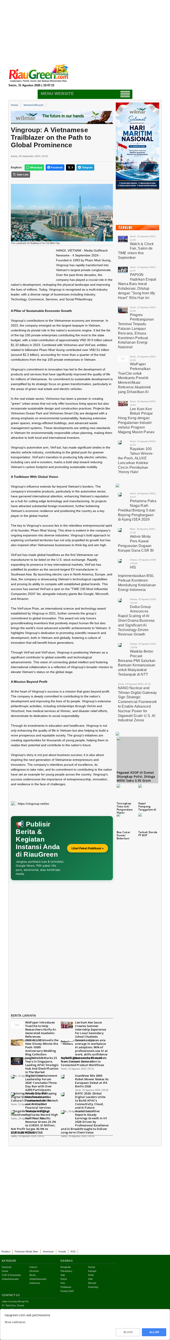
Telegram (87, 167)
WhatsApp (36, 167)
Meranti (92, 1283)
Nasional (6, 1267)
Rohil (90, 1275)
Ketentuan (48, 1251)
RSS (73, 1251)
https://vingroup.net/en (33, 803)
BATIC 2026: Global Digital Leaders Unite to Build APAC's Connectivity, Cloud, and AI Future (90, 1100)
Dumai (91, 1267)
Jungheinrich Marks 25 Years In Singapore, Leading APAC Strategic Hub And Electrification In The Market (42, 1065)
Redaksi (5, 1251)
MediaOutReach (33, 105)
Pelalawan (65, 1287)
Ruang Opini (67, 1291)
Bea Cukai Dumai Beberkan (123, 835)
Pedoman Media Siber (26, 1251)
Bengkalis (65, 1267)
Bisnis (32, 1275)
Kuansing (93, 1287)
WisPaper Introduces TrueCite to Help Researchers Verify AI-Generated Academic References (41, 1029)
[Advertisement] (85, 31)
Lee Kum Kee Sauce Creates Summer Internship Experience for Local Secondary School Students (90, 1029)
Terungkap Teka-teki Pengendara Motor (125, 808)
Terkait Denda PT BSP (147, 833)
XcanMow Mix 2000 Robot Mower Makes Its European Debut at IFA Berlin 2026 (91, 1081)
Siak (62, 1275)
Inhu (62, 1283)
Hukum (33, 1267)
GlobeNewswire (10, 1279)
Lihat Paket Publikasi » (87, 848)
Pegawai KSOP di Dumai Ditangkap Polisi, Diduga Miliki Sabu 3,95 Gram (136, 776)
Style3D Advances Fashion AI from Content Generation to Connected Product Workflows (82, 1061)
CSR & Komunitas (11, 1275)
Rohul (63, 1279)
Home (14, 105)
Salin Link (22, 174)
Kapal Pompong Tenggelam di (147, 806)
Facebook (57, 167)
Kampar (92, 1271)
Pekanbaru (66, 1271)
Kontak (62, 1251)
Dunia (5, 1271)
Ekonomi (34, 1271)
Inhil (90, 1279)
